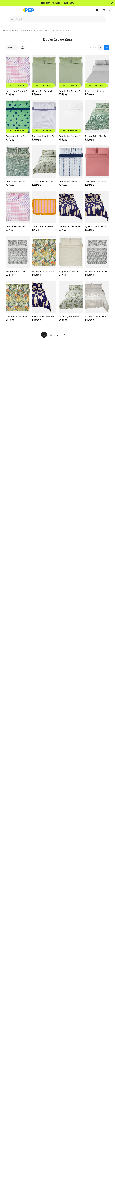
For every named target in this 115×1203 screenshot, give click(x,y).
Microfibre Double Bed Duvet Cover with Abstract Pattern (70, 226)
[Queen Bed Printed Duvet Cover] (18, 71)
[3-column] (100, 47)
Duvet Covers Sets (61, 30)
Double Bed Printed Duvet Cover (17, 226)
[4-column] (106, 47)
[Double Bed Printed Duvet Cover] (18, 207)
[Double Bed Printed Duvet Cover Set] (18, 161)
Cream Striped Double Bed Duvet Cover (96, 316)
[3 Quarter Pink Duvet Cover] (97, 161)
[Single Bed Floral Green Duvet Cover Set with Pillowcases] (44, 161)
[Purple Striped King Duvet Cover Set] (44, 116)
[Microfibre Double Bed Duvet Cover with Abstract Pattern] (71, 207)
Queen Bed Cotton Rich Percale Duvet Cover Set (43, 91)
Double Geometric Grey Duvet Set (96, 271)
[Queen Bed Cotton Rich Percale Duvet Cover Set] (44, 71)
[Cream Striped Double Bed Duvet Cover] (97, 297)
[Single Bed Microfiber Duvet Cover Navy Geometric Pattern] (44, 297)
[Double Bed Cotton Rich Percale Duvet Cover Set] (71, 71)
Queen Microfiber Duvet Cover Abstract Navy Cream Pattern (96, 226)
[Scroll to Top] (109, 1188)
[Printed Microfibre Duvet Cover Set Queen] (97, 116)
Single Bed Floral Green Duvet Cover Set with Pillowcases (43, 181)
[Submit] (12, 19)
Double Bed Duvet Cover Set (70, 181)
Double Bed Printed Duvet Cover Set (17, 181)
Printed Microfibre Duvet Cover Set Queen (96, 136)
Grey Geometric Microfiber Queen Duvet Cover (17, 271)
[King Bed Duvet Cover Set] (18, 297)
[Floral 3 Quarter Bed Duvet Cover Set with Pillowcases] (71, 297)
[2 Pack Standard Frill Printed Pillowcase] (44, 207)
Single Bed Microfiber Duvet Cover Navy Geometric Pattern (43, 316)
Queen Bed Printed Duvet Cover (17, 91)
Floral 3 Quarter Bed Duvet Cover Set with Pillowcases (70, 316)
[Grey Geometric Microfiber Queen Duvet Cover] (18, 252)
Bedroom (25, 30)
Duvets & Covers (41, 30)
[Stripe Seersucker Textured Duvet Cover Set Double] (71, 252)
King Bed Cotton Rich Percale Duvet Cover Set (96, 91)
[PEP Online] (28, 10)
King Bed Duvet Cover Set (17, 316)
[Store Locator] (110, 10)
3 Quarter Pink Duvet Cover (96, 181)
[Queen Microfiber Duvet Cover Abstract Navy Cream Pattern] (97, 207)
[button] (103, 10)
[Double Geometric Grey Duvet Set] (97, 252)
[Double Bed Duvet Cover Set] (71, 161)
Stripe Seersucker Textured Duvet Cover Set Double (70, 271)
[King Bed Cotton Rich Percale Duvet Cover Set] (97, 71)
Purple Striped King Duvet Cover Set (43, 136)
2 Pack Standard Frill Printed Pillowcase (43, 226)
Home (6, 30)
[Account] (97, 10)
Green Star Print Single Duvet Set (17, 136)
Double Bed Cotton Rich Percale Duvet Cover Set (70, 91)
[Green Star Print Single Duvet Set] (18, 116)
